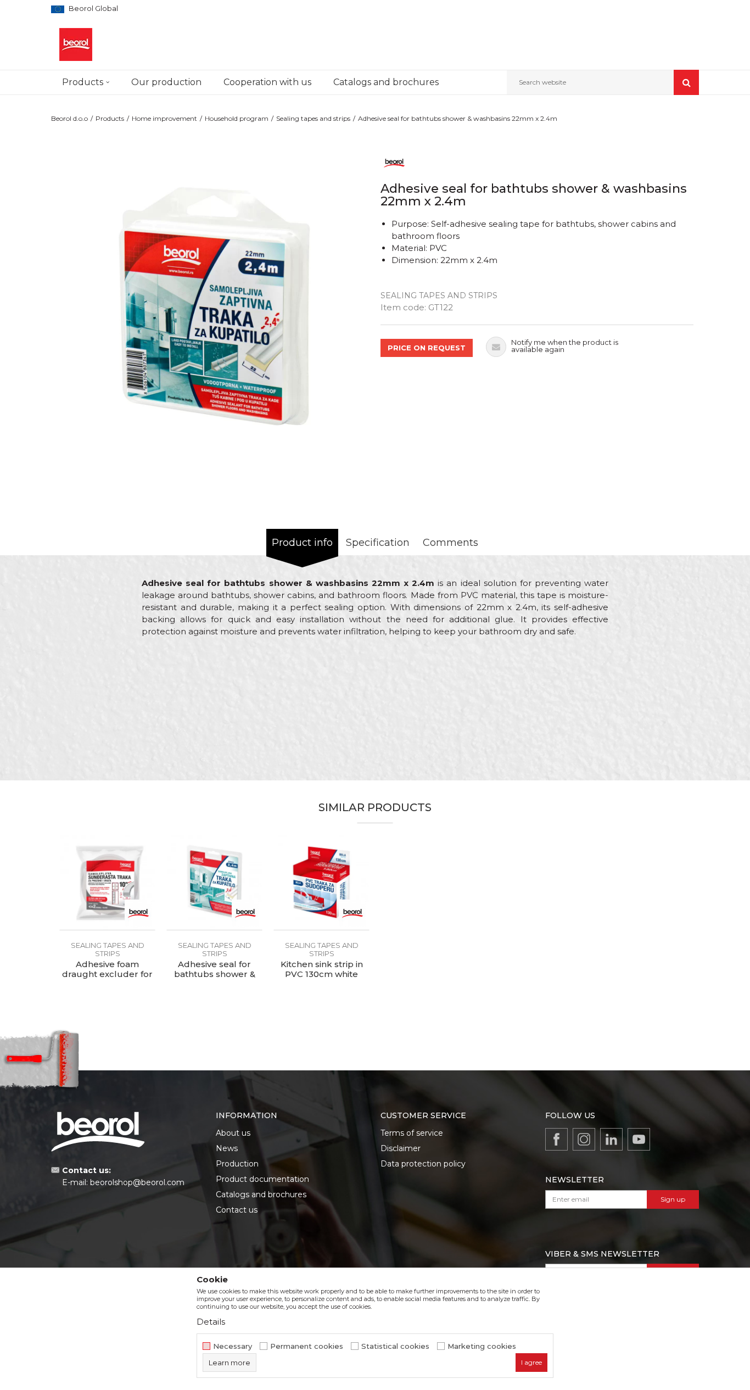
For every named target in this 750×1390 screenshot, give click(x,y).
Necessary (232, 1346)
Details (211, 1321)
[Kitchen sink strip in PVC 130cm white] (321, 882)
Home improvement (164, 118)
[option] (213, 306)
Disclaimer (400, 1148)
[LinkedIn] (611, 1139)
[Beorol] (394, 162)
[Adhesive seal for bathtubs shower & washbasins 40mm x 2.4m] (214, 882)
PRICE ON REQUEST (427, 347)
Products (110, 118)
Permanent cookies (306, 1346)
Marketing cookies (481, 1346)
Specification (378, 543)
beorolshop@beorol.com (137, 1182)
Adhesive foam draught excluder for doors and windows (107, 974)
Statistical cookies (395, 1346)
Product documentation (262, 1179)
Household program (236, 118)
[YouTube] (639, 1139)
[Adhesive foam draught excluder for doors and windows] (107, 882)
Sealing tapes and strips (313, 118)
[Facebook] (556, 1139)
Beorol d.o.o (69, 118)
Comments (450, 543)
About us (233, 1133)
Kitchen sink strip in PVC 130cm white (322, 969)
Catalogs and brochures (261, 1194)
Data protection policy (423, 1164)
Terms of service (411, 1133)
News (227, 1148)
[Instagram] (584, 1139)
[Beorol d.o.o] (75, 44)
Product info (302, 543)
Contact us (237, 1210)
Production (237, 1164)
